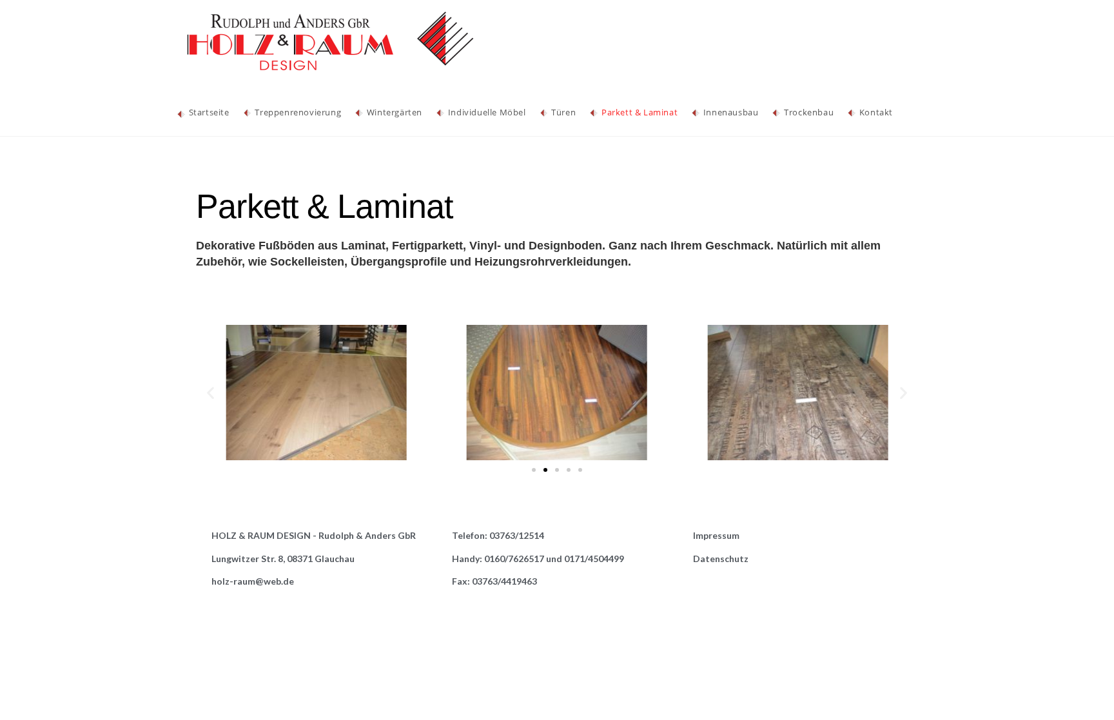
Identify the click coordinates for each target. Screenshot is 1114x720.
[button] (534, 470)
